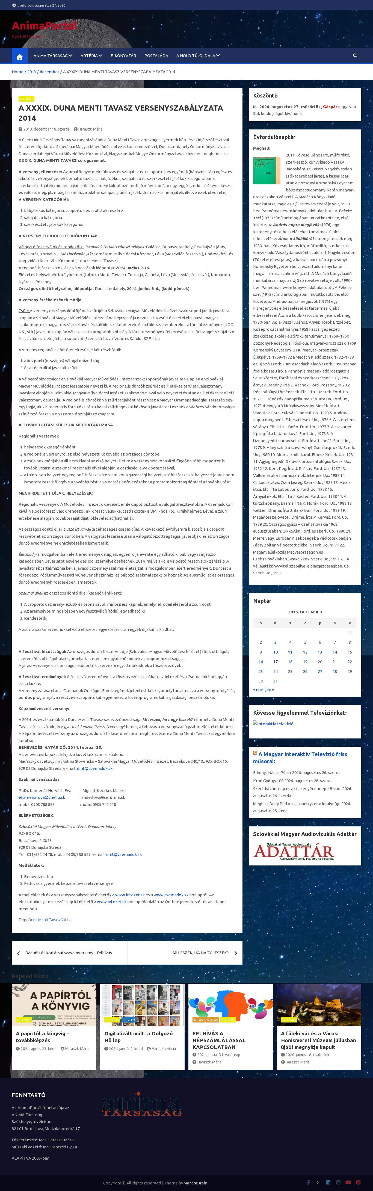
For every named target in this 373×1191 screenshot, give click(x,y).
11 (290, 652)
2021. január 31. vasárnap (218, 1055)
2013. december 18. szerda (46, 129)
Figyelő (129, 1020)
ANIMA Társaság (51, 55)
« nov (258, 689)
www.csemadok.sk (171, 894)
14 (335, 652)
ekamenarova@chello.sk (42, 797)
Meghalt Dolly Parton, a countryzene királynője (297, 803)
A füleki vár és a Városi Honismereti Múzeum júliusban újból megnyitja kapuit (318, 1040)
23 (261, 671)
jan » (269, 689)
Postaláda (156, 55)
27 (320, 671)
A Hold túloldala (195, 55)
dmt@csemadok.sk (95, 768)
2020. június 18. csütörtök (307, 1055)
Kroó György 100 (268, 780)
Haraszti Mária (90, 129)
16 (261, 661)
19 (305, 661)
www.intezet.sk (130, 894)
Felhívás (26, 99)
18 (290, 661)
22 (350, 661)
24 (275, 671)
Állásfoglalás (206, 1020)
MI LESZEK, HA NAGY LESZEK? (201, 952)
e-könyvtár (123, 55)
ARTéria (89, 55)
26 (305, 671)
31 (275, 681)
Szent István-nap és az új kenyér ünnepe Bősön (297, 788)
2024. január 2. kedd (126, 1049)
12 (305, 652)
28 (335, 671)
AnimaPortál (44, 25)
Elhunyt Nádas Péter (272, 772)
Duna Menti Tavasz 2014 (49, 920)
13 (320, 652)
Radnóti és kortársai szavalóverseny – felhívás (68, 952)
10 (275, 652)
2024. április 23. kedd (39, 1049)
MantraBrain (195, 1183)
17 (275, 661)
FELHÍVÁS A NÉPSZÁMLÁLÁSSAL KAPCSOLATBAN (219, 1040)
